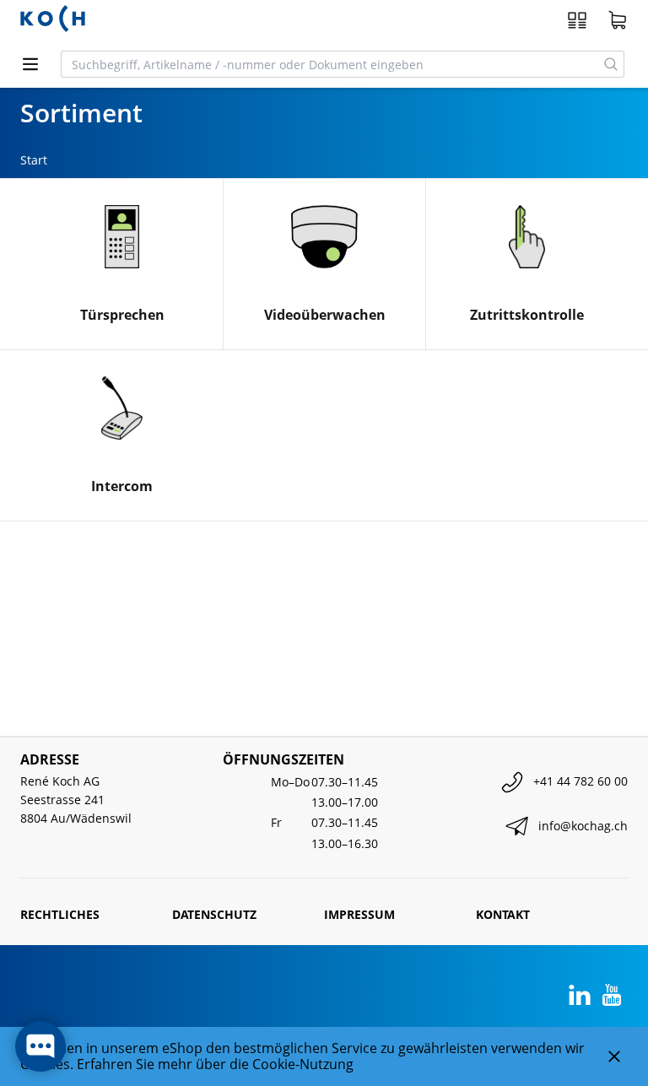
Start (33, 160)
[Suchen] (611, 64)
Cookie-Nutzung (303, 1064)
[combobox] (330, 64)
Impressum (359, 914)
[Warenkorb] (617, 20)
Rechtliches (60, 914)
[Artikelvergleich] (577, 20)
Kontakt (503, 914)
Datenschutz (214, 914)
